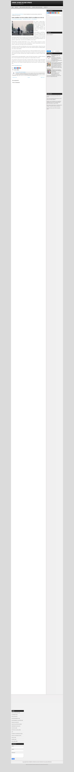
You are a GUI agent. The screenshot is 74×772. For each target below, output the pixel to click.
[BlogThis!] (15, 69)
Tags (52, 51)
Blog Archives (57, 51)
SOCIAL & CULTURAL (15, 735)
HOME (12, 7)
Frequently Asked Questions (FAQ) (37, 7)
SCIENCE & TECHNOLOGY (16, 733)
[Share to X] (16, 69)
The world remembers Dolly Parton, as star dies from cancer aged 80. (54, 99)
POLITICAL (14, 727)
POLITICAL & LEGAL (15, 729)
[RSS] (58, 13)
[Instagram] (53, 13)
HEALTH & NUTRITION (19, 14)
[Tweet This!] (16, 68)
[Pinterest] (50, 13)
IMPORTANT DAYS (15, 726)
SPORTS (13, 739)
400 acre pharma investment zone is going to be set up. (56, 63)
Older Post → (43, 77)
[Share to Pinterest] (18, 69)
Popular (49, 51)
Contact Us (45, 7)
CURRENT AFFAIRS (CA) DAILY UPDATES (22, 2)
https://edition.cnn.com (18, 65)
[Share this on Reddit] (20, 68)
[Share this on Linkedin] (19, 68)
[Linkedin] (52, 13)
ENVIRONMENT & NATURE (16, 720)
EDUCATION (14, 716)
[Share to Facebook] (17, 69)
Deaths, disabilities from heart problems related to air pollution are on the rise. (28, 17)
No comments (34, 19)
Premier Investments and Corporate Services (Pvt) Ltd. (40, 764)
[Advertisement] (49, 3)
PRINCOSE (50, 761)
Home (13, 14)
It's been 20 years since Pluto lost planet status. (53, 108)
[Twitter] (47, 13)
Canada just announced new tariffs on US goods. (53, 96)
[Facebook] (49, 13)
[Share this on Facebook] (14, 68)
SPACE (13, 737)
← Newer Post (14, 77)
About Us (16, 7)
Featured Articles (14, 722)
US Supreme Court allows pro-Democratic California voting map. (56, 70)
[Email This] (14, 69)
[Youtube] (55, 13)
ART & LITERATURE (15, 712)
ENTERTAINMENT (15, 718)
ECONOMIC (14, 714)
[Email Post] (12, 69)
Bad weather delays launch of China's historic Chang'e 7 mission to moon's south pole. (54, 106)
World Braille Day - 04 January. (55, 56)
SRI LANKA (14, 741)
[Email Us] (57, 13)
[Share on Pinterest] (17, 68)
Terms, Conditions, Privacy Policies (25, 7)
